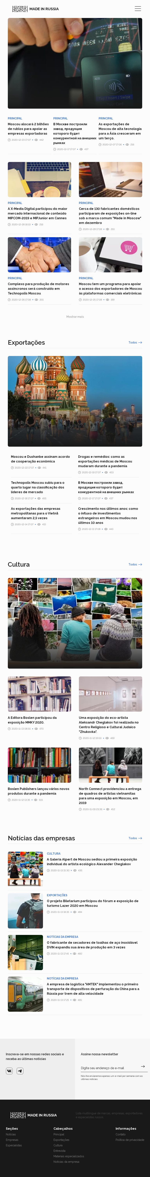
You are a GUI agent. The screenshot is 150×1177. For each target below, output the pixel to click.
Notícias (11, 1134)
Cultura (58, 1145)
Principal (59, 1134)
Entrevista (59, 1150)
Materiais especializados (69, 1156)
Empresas (12, 1139)
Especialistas (14, 1145)
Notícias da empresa (66, 1161)
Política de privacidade (130, 1139)
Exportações (61, 1139)
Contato (121, 1134)
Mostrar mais (75, 316)
